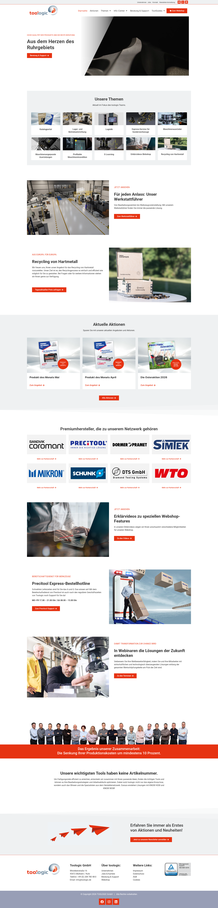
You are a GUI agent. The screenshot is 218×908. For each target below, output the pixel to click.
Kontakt (155, 2)
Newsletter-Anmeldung (167, 2)
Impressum (138, 871)
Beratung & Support (110, 877)
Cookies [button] (136, 880)
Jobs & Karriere (108, 874)
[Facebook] (179, 2)
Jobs (149, 2)
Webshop (105, 880)
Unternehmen (141, 2)
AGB (135, 877)
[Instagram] (182, 2)
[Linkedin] (186, 2)
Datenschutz (138, 874)
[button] (106, 11)
